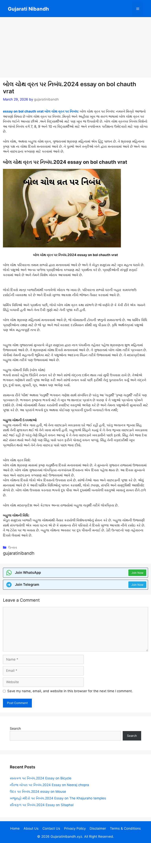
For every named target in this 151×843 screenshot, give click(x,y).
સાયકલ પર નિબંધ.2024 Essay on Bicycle (40, 778)
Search (15, 728)
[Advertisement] (75, 48)
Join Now (137, 572)
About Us (31, 828)
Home (15, 828)
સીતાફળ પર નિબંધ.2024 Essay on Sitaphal (42, 805)
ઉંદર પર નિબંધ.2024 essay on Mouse (38, 792)
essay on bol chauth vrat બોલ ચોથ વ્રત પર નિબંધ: (41, 111)
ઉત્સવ (12, 547)
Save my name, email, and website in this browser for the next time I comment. (70, 691)
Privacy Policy (75, 828)
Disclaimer (98, 828)
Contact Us (51, 828)
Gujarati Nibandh (28, 9)
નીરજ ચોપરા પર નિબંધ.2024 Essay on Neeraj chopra (49, 785)
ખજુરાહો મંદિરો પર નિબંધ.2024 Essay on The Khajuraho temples (58, 798)
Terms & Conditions (125, 828)
